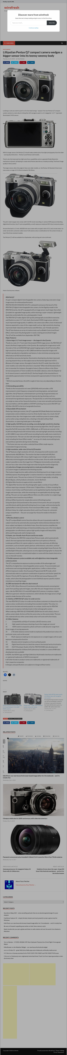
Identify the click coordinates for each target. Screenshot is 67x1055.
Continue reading (33, 28)
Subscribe (52, 23)
